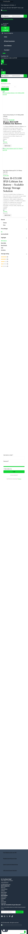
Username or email (10, 455)
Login (14, 471)
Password (8, 461)
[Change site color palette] (5, 930)
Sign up (19, 478)
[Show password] (14, 466)
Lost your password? (14, 475)
